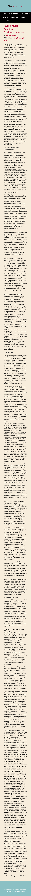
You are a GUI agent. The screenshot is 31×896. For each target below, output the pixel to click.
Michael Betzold (11, 35)
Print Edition (24, 13)
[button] (30, 3)
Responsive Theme (19, 891)
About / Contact (13, 13)
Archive (23, 17)
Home (4, 13)
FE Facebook (14, 17)
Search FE (6, 20)
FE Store (5, 17)
